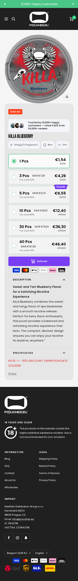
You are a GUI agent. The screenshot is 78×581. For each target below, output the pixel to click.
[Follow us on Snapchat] (26, 537)
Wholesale (11, 487)
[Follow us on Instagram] (17, 537)
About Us (10, 480)
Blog (7, 459)
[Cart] (71, 19)
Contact (9, 473)
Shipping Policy (48, 459)
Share (12, 374)
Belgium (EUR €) (17, 553)
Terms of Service (49, 473)
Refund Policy (47, 466)
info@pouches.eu (23, 519)
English (39, 553)
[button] (39, 161)
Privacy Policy (47, 480)
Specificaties (23, 353)
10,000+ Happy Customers (39, 4)
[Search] (13, 19)
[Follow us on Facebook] (9, 537)
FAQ (7, 466)
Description (22, 279)
